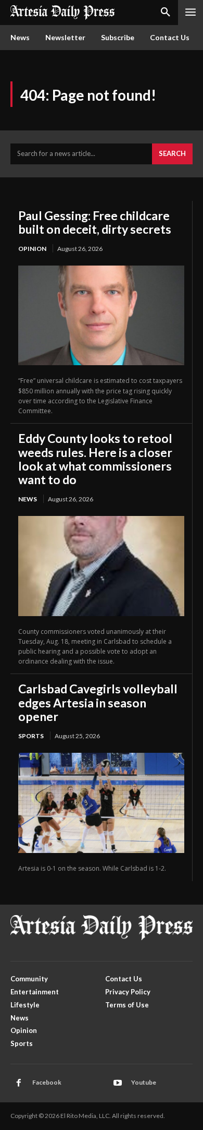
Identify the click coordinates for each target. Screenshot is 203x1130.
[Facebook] (18, 1083)
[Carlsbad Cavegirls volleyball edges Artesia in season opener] (101, 802)
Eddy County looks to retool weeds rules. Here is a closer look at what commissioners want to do (95, 459)
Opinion (32, 249)
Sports (31, 736)
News (27, 499)
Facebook (46, 1082)
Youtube (143, 1082)
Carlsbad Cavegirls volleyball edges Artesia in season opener (97, 702)
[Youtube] (117, 1083)
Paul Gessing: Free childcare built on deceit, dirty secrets (94, 222)
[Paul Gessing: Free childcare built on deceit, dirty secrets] (101, 315)
